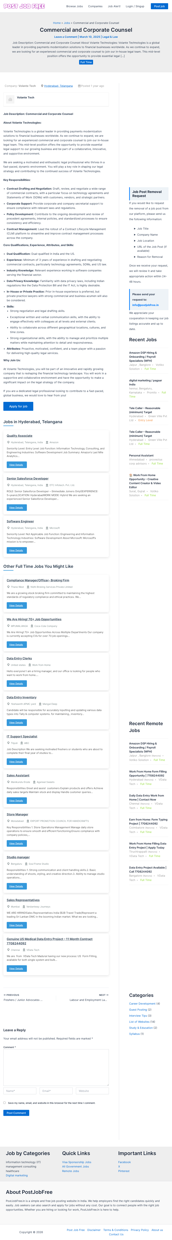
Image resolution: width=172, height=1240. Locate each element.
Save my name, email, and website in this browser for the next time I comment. (51, 1102)
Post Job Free (76, 1230)
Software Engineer (20, 521)
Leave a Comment (65, 36)
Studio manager (18, 857)
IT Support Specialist (22, 736)
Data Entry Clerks (19, 658)
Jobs (67, 23)
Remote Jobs (70, 1171)
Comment (9, 1047)
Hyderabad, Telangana (58, 85)
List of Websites (139, 1021)
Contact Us (116, 1234)
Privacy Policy (140, 1230)
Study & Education (141, 1027)
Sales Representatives (23, 900)
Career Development (142, 1003)
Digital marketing (17, 1175)
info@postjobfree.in (145, 305)
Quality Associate (19, 435)
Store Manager (17, 814)
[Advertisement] (148, 133)
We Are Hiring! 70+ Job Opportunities (34, 619)
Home (57, 23)
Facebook (124, 1162)
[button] (159, 6)
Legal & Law (110, 36)
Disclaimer (94, 1230)
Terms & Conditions (115, 1230)
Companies (95, 6)
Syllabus (134, 1033)
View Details (16, 464)
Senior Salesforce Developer (28, 478)
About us (157, 1230)
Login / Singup (135, 6)
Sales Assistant (18, 775)
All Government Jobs (75, 1166)
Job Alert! (114, 6)
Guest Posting (138, 1009)
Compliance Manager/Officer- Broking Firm (38, 580)
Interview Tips (138, 1015)
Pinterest (124, 1171)
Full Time (86, 62)
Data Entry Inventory (21, 697)
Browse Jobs (74, 6)
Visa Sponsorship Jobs (76, 1162)
